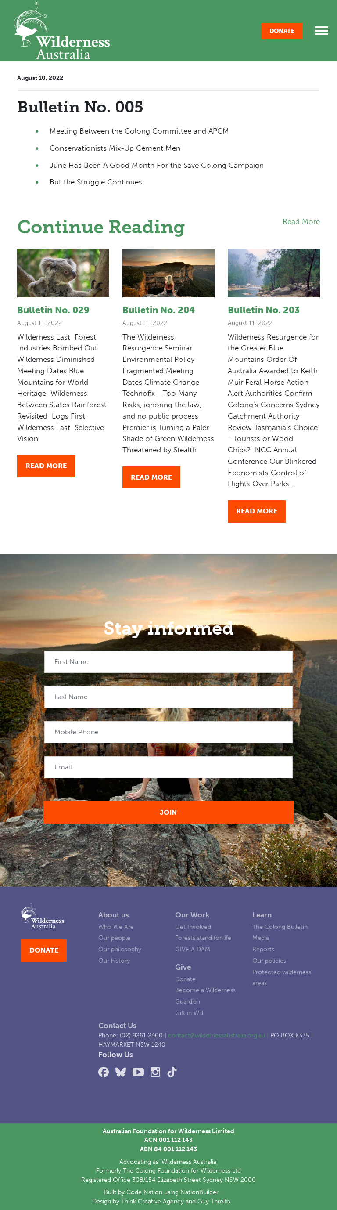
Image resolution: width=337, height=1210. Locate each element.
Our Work (192, 914)
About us (113, 914)
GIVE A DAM (192, 949)
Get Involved (193, 927)
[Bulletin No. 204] (168, 273)
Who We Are (116, 927)
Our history (114, 960)
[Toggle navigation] (321, 31)
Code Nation (144, 1192)
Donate (281, 31)
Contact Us (117, 1025)
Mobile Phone (76, 732)
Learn (262, 914)
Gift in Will (189, 1013)
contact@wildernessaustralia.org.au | (219, 1035)
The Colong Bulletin (280, 927)
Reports (263, 949)
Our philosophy (119, 949)
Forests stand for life (203, 938)
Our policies (269, 960)
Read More (301, 221)
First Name (71, 661)
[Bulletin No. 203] (274, 273)
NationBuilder (199, 1192)
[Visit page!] (105, 1072)
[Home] (62, 30)
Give (183, 967)
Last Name (71, 697)
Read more (46, 466)
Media (260, 938)
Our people (114, 938)
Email (63, 767)
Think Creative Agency (152, 1201)
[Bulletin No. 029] (63, 273)
